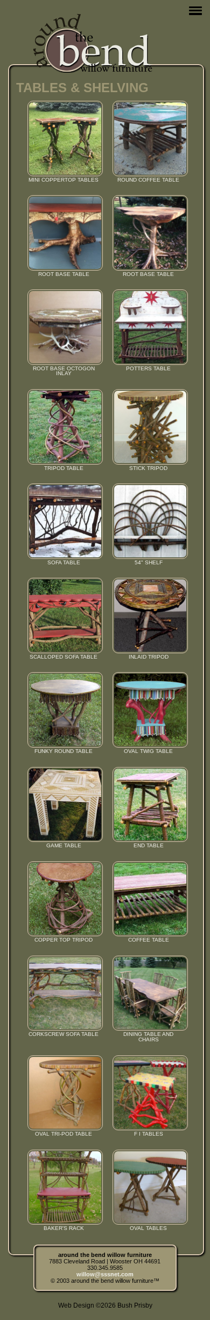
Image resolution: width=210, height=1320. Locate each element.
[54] (149, 521)
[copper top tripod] (63, 899)
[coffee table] (149, 899)
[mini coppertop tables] (63, 138)
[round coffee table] (149, 138)
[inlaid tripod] (149, 615)
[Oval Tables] (149, 1187)
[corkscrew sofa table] (63, 993)
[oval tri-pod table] (63, 1093)
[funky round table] (63, 710)
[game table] (63, 804)
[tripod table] (63, 427)
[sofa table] (63, 521)
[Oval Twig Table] (149, 710)
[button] (195, 10)
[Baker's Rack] (63, 1187)
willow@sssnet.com (105, 1274)
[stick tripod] (149, 427)
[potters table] (149, 327)
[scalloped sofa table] (63, 615)
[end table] (149, 804)
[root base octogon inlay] (63, 327)
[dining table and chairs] (149, 993)
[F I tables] (149, 1093)
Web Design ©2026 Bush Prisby (105, 1305)
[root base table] (63, 233)
